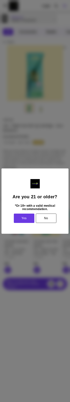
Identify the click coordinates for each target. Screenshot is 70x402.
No (46, 218)
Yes (24, 218)
